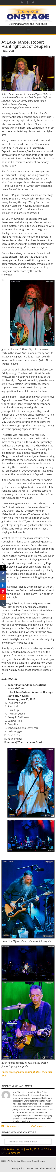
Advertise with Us (47, 1168)
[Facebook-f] (27, 2)
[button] (28, 30)
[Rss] (21, 2)
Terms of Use (32, 1168)
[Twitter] (32, 2)
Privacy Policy (18, 1168)
